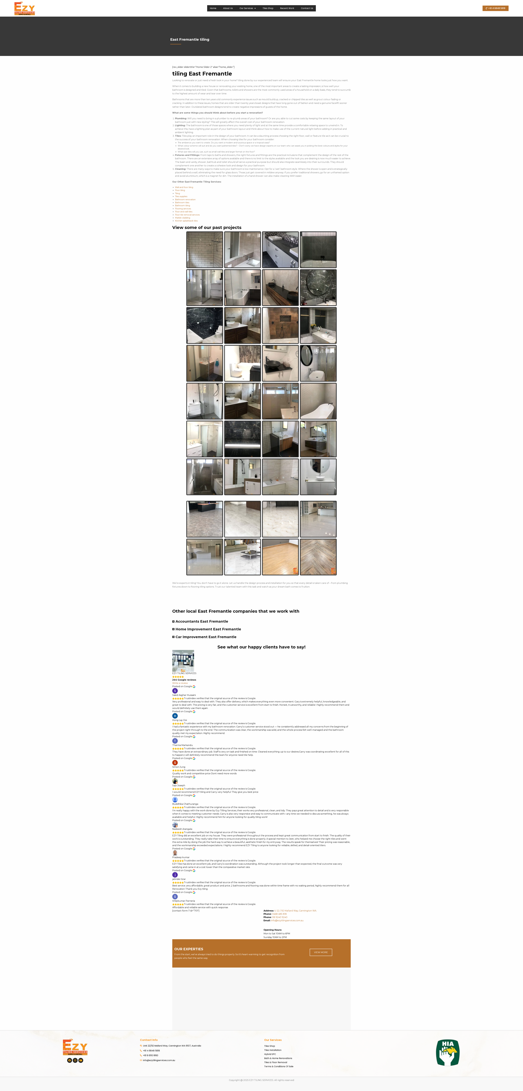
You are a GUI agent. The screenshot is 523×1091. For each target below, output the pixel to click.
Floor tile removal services (187, 215)
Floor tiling (180, 190)
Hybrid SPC (270, 1054)
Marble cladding (182, 218)
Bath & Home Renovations (278, 1058)
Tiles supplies (181, 196)
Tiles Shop (268, 8)
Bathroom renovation (185, 199)
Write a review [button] (180, 683)
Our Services (246, 8)
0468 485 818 (279, 914)
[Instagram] (75, 1060)
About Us (228, 8)
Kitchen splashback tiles (186, 221)
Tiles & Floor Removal (275, 1062)
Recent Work (287, 8)
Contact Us (307, 8)
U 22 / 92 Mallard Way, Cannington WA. (295, 910)
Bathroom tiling (182, 205)
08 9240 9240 (279, 917)
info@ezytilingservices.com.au (284, 920)
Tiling (177, 193)
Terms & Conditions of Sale (278, 1066)
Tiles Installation (272, 1050)
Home (213, 8)
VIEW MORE (321, 952)
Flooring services (183, 208)
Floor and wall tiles (183, 211)
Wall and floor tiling (184, 187)
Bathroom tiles (182, 202)
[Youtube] (80, 1060)
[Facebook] (69, 1060)
